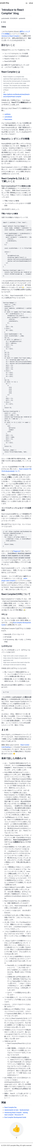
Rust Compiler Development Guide (15, 1117)
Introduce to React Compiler (10, 36)
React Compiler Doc (10, 1107)
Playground (16, 551)
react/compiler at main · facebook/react (16, 1110)
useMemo (7, 114)
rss (26, 3)
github (31, 3)
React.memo (8, 119)
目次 (4, 22)
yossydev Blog (4, 3)
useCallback (8, 117)
